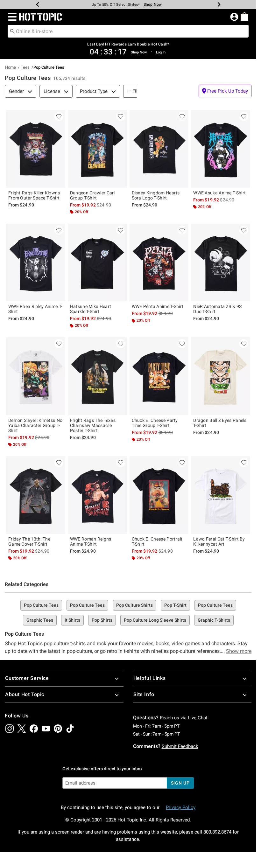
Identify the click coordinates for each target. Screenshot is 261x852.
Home (10, 67)
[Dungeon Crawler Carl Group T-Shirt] (97, 149)
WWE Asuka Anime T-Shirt (219, 192)
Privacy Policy (180, 807)
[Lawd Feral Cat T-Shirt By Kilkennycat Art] (220, 495)
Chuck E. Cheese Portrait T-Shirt (157, 541)
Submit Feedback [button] (180, 746)
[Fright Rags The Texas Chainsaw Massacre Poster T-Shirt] (97, 376)
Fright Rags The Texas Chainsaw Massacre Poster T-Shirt (93, 425)
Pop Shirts (102, 620)
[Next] (219, 4)
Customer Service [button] (27, 678)
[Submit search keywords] (12, 30)
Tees (25, 67)
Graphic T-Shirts (214, 620)
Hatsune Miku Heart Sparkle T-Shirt (90, 309)
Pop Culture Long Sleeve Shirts (155, 620)
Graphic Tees (39, 620)
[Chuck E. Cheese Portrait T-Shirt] (159, 495)
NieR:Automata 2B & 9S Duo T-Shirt (217, 309)
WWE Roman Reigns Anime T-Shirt (90, 541)
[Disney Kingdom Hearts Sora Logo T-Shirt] (159, 149)
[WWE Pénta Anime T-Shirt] (159, 262)
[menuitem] (244, 16)
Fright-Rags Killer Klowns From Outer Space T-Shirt (34, 195)
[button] (11, 17)
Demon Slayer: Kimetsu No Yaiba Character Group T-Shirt (35, 425)
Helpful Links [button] (149, 678)
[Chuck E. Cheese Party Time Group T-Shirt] (159, 376)
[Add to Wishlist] (58, 116)
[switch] (225, 91)
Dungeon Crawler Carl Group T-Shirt (92, 195)
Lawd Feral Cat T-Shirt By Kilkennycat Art (219, 541)
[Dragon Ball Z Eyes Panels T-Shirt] (220, 376)
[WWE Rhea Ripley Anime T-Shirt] (35, 262)
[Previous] (37, 4)
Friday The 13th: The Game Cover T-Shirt (29, 541)
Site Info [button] (143, 694)
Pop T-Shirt (175, 605)
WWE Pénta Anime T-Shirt (158, 306)
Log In (161, 52)
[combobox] (128, 31)
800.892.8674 (217, 832)
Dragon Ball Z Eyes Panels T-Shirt (220, 423)
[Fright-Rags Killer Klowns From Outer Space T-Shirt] (35, 149)
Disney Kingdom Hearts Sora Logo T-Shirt (156, 195)
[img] (9, 728)
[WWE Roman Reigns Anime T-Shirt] (97, 495)
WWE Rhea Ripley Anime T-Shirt (35, 309)
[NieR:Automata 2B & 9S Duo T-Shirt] (220, 262)
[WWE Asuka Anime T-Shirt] (220, 149)
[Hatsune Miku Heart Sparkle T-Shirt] (97, 262)
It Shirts (72, 620)
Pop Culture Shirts (134, 605)
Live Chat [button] (198, 718)
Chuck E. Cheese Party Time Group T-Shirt (155, 423)
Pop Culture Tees (41, 605)
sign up (180, 783)
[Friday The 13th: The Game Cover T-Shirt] (35, 495)
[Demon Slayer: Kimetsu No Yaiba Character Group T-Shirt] (35, 376)
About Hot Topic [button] (24, 694)
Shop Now (153, 4)
